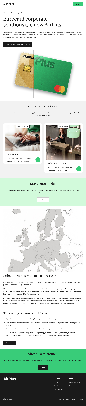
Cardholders (58, 389)
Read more (43, 200)
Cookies (80, 399)
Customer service (75, 382)
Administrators (59, 386)
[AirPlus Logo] (9, 379)
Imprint (61, 399)
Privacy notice (70, 399)
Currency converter (76, 386)
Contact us (9, 343)
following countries (47, 298)
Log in (43, 367)
